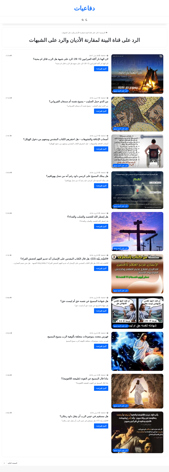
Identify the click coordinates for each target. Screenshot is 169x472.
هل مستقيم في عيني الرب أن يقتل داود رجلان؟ (84, 416)
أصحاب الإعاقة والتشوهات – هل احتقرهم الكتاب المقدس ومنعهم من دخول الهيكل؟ (65, 139)
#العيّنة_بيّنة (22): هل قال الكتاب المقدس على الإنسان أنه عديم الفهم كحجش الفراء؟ (64, 258)
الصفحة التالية (12, 463)
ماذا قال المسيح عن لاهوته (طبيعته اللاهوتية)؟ (84, 378)
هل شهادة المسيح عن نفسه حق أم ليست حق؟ (84, 301)
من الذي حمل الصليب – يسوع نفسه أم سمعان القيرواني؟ (78, 101)
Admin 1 (103, 56)
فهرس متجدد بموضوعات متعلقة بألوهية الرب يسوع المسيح (78, 336)
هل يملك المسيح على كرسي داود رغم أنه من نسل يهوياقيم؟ (77, 176)
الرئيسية (103, 33)
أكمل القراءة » (101, 69)
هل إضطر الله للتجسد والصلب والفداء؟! (87, 216)
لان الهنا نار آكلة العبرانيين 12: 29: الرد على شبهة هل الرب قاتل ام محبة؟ (70, 59)
